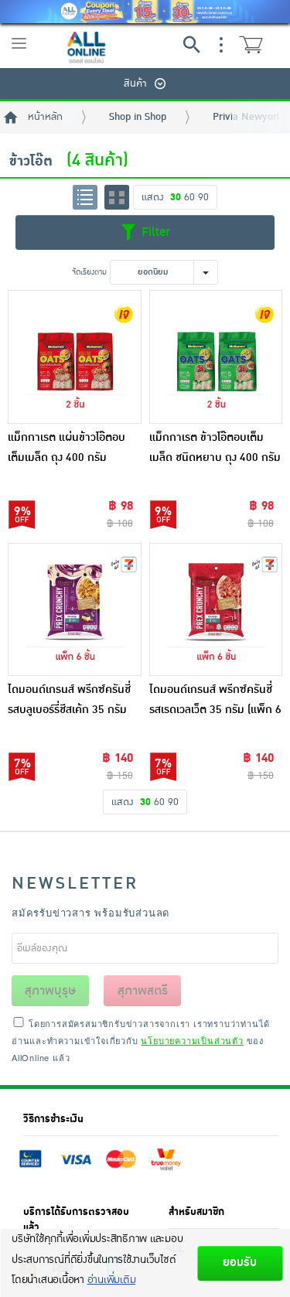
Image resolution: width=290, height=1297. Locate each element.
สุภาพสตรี (143, 990)
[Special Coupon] (145, 11)
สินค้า (135, 83)
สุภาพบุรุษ (50, 990)
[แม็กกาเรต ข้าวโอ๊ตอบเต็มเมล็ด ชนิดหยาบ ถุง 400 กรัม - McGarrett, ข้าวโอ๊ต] (216, 357)
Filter (154, 232)
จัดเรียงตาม (89, 272)
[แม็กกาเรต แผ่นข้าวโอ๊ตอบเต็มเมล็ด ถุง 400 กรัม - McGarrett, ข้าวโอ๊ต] (75, 357)
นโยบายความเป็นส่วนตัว (192, 1040)
